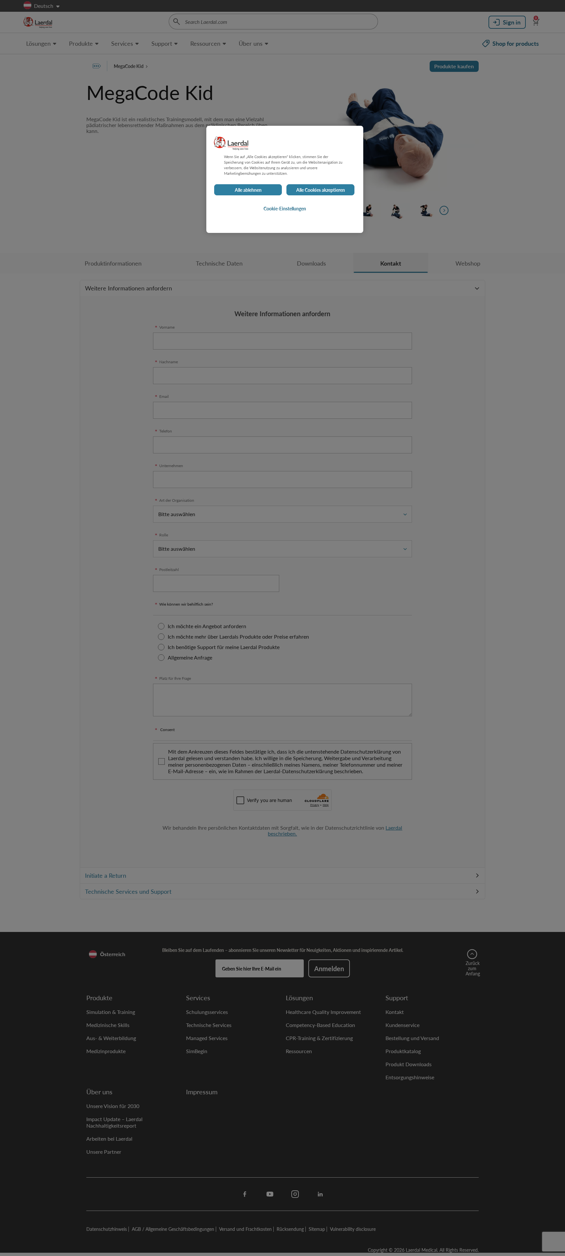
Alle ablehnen (248, 190)
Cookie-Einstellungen (285, 208)
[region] (284, 179)
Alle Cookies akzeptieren (320, 190)
